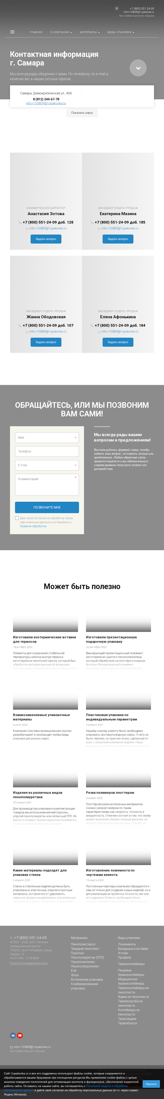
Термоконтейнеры (131, 964)
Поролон (77, 953)
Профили (124, 957)
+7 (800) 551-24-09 (142, 8)
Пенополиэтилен (83, 962)
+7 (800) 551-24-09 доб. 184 (120, 325)
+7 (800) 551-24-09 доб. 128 (48, 222)
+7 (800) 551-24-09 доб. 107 (48, 325)
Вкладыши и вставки (133, 949)
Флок (75, 975)
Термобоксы (127, 1023)
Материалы (79, 938)
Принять (151, 1084)
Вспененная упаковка (87, 979)
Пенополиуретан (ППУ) (87, 957)
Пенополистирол (83, 944)
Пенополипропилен (85, 966)
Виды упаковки (129, 938)
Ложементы (127, 944)
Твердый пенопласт (85, 949)
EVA (74, 971)
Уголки (123, 953)
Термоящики (127, 1019)
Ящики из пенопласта (133, 997)
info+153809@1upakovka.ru (139, 12)
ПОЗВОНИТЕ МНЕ (47, 507)
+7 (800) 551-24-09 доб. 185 (120, 222)
